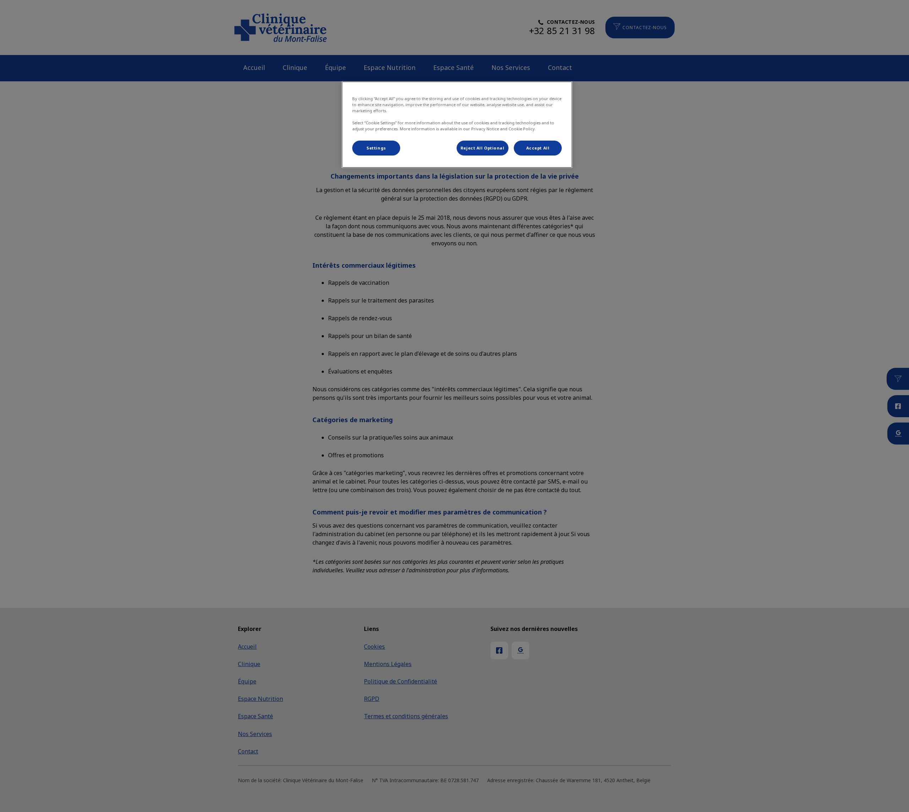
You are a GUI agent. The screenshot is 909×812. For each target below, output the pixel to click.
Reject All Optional (483, 148)
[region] (457, 124)
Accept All (538, 148)
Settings (376, 148)
